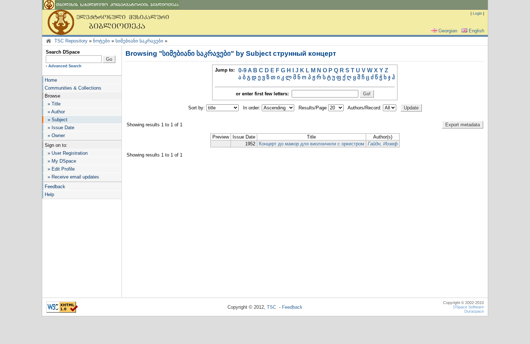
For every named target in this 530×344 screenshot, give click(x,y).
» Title (53, 104)
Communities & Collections (73, 88)
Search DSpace (63, 52)
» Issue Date (59, 127)
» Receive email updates (72, 177)
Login (477, 13)
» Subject (56, 119)
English (476, 30)
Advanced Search (64, 66)
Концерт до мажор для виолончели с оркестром (311, 143)
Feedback (55, 186)
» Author (55, 111)
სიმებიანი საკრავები (139, 41)
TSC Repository (71, 41)
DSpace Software (468, 307)
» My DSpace (60, 161)
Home (51, 80)
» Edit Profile (60, 169)
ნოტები (101, 41)
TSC (271, 307)
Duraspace (474, 311)
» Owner (55, 135)
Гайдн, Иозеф (383, 143)
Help (49, 194)
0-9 (242, 70)
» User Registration (66, 153)
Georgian (447, 30)
